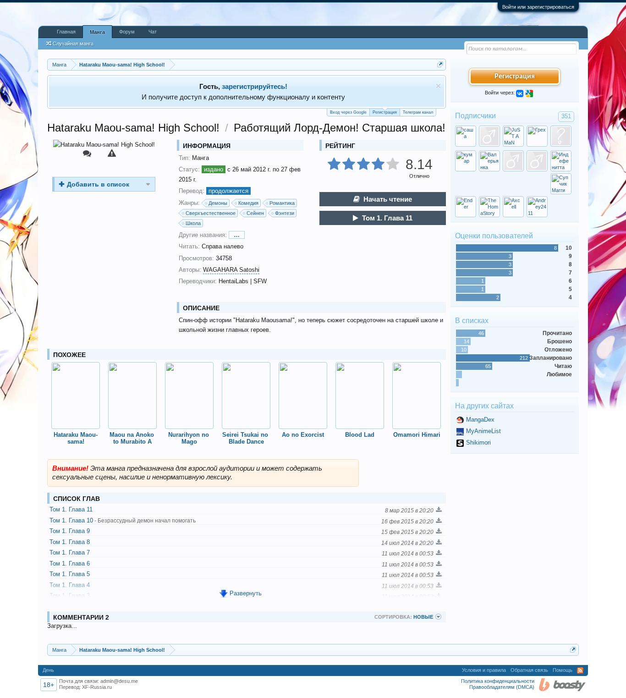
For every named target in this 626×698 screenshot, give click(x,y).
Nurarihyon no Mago (189, 438)
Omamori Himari (416, 434)
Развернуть (246, 593)
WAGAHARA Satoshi (231, 269)
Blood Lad (359, 434)
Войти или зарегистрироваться (538, 7)
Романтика (282, 203)
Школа (193, 223)
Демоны (218, 203)
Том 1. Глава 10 (122, 520)
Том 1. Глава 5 (69, 574)
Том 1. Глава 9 (69, 531)
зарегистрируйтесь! (254, 86)
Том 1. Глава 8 (69, 542)
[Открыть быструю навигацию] (440, 64)
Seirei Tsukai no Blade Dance (246, 438)
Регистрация (385, 112)
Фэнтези (284, 213)
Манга (97, 32)
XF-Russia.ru (97, 687)
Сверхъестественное (211, 213)
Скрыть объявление (438, 85)
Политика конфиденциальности (497, 681)
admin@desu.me (119, 681)
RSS (580, 670)
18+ (48, 684)
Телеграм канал (418, 112)
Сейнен (255, 213)
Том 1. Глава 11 (387, 218)
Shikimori (478, 442)
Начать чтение (387, 199)
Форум (127, 31)
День (48, 670)
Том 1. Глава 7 (69, 552)
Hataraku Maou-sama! (76, 438)
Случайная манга (73, 43)
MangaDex (480, 419)
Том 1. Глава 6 (69, 563)
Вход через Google (348, 112)
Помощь (562, 670)
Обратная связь (529, 670)
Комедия (248, 203)
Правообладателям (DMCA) (501, 687)
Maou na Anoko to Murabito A (133, 438)
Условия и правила (484, 670)
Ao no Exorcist (303, 434)
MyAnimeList (483, 431)
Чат (152, 31)
